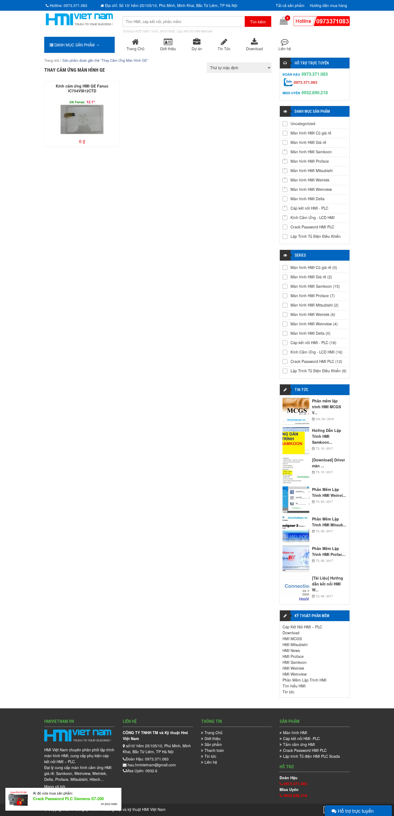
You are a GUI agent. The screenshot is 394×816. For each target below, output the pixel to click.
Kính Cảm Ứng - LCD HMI (312, 217)
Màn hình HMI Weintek (310, 180)
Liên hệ (284, 48)
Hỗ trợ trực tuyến (355, 810)
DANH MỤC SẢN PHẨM (75, 45)
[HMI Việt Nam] (79, 23)
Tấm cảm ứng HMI (299, 744)
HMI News (291, 650)
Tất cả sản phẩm (290, 5)
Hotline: (68, 5)
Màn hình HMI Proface (310, 161)
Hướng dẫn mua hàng (328, 5)
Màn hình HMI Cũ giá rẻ (311, 133)
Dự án (197, 48)
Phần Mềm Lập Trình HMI (304, 680)
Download (254, 48)
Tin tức (288, 691)
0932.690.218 (315, 92)
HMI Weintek (293, 668)
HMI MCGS (292, 638)
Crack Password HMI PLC (312, 227)
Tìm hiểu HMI (294, 685)
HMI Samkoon (295, 662)
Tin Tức (224, 48)
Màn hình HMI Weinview (311, 189)
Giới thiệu (168, 48)
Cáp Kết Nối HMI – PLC (302, 626)
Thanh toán (214, 750)
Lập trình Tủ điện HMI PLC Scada (311, 756)
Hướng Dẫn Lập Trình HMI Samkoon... (326, 436)
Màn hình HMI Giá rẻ (308, 142)
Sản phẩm (213, 744)
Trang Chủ (135, 48)
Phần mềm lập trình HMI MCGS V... (326, 406)
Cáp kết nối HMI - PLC (309, 208)
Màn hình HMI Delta (308, 198)
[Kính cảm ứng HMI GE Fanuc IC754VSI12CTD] (82, 116)
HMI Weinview (295, 674)
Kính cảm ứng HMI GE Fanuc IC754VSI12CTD (82, 88)
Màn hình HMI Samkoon (311, 151)
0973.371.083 (315, 74)
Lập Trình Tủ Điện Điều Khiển (316, 236)
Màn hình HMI (295, 732)
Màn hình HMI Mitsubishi (312, 170)
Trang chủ (51, 60)
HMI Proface (293, 656)
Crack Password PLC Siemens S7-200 (68, 798)
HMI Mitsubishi (295, 644)
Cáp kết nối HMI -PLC (301, 738)
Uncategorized (303, 123)
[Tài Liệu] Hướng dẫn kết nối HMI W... (327, 583)
